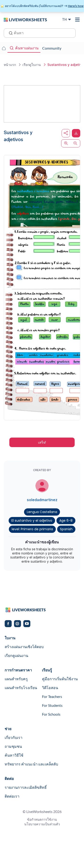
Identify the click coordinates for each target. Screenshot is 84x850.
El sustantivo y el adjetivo (31, 520)
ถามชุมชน (13, 746)
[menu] (77, 19)
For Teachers (52, 696)
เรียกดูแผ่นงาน (16, 655)
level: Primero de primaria (32, 529)
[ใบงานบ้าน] (3, 48)
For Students (52, 705)
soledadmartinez (42, 499)
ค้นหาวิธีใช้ (14, 755)
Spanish (66, 529)
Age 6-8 (66, 520)
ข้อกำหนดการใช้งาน (42, 819)
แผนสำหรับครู (16, 679)
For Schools (51, 714)
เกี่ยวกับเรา (13, 737)
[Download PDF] (76, 133)
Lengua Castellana (42, 512)
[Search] (9, 32)
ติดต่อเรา (12, 796)
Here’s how (76, 6)
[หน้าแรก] (25, 19)
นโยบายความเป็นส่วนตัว (42, 824)
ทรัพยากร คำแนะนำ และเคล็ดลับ (31, 764)
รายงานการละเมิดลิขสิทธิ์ (26, 787)
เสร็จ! (42, 442)
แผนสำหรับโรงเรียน (21, 687)
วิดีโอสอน (50, 687)
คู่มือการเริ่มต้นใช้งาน (60, 679)
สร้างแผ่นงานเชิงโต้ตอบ (24, 646)
